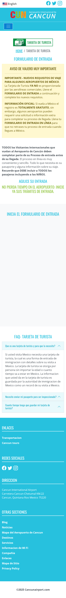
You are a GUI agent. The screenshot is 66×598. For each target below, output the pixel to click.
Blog (5, 522)
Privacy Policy (10, 568)
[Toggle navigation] (8, 26)
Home (19, 50)
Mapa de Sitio (10, 563)
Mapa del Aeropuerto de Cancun (22, 532)
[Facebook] (48, 3)
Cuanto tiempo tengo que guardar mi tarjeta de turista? (27, 406)
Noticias (7, 527)
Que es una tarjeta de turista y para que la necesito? (30, 346)
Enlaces (7, 558)
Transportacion (12, 438)
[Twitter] (54, 3)
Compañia (8, 553)
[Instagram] (60, 3)
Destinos (7, 537)
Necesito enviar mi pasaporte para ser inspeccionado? (31, 397)
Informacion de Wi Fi (15, 548)
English (12, 4)
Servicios (7, 543)
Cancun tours (10, 443)
